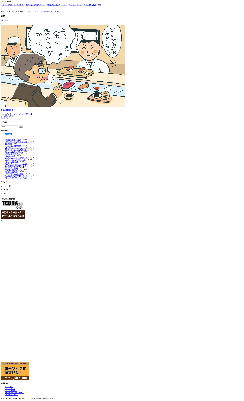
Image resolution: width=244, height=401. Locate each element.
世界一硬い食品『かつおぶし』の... (17, 148)
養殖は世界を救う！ (9, 110)
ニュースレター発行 (75, 5)
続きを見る (4, 118)
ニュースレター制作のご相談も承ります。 (48, 11)
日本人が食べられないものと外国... (17, 142)
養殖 (11, 116)
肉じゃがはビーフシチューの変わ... (17, 178)
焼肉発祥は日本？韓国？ (13, 140)
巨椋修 (7, 116)
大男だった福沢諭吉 (11, 162)
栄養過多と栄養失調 (11, 172)
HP (99, 5)
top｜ (2, 5)
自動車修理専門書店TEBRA (35, 5)
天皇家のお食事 (10, 156)
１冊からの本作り (18, 5)
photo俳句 (7, 5)
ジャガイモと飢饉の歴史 (13, 146)
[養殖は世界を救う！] (63, 106)
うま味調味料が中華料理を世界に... (17, 166)
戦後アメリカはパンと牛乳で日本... (17, 158)
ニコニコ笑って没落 (11, 168)
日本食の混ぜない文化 (12, 154)
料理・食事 (28, 114)
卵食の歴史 (8, 144)
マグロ (3, 116)
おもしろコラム (17, 114)
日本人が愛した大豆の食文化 (14, 174)
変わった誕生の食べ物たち (14, 152)
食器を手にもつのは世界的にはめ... (17, 150)
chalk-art (64, 5)
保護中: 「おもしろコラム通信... (15, 160)
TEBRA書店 (9, 387)
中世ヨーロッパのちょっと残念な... (17, 164)
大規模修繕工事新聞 (53, 5)
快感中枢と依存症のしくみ (14, 170)
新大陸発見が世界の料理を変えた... (17, 176)
